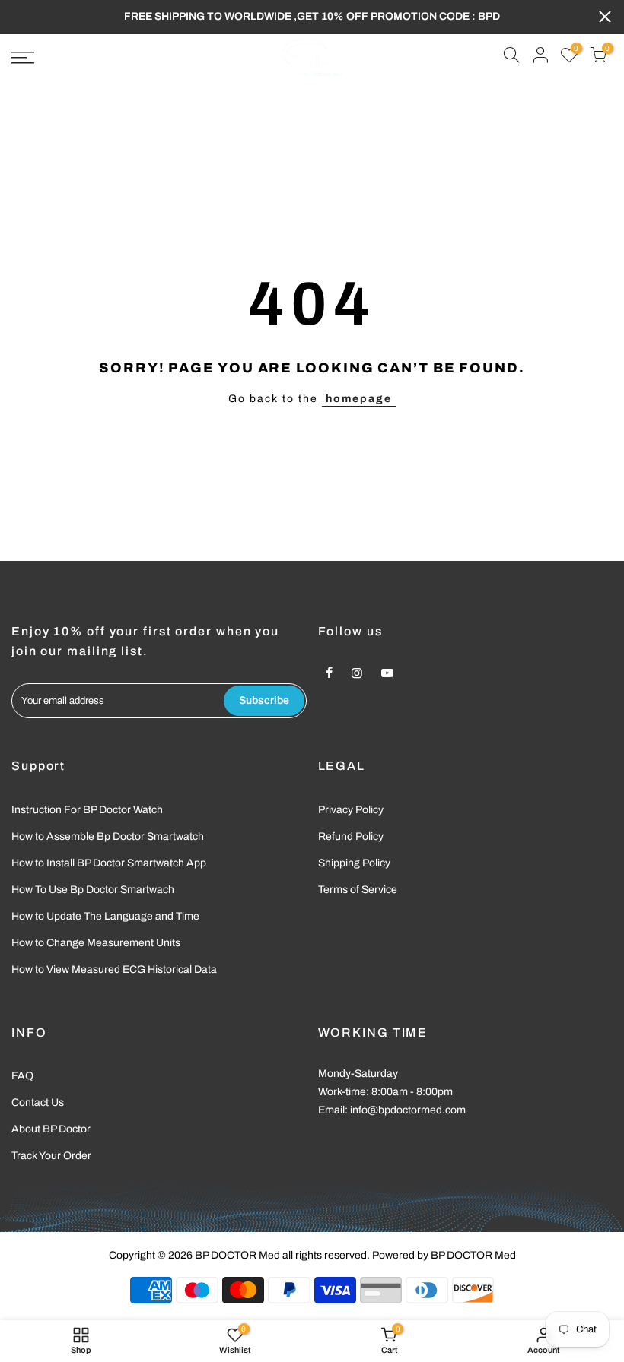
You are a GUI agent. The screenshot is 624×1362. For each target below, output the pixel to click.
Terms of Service (357, 889)
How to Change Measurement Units (95, 943)
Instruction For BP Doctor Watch (87, 810)
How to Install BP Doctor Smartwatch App (108, 863)
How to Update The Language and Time (105, 916)
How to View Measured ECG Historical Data (114, 969)
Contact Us (37, 1102)
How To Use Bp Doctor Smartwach (92, 889)
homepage (359, 398)
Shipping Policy (354, 863)
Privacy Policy (351, 810)
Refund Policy (351, 836)
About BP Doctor (51, 1129)
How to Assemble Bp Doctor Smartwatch (107, 836)
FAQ (22, 1076)
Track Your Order (51, 1155)
